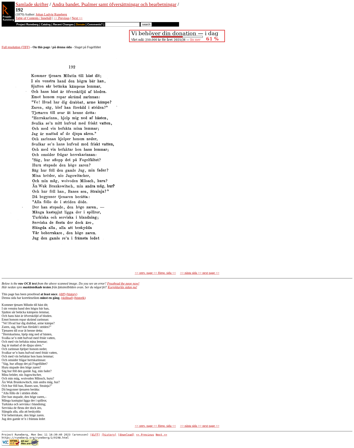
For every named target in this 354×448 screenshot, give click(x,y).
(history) (71, 294)
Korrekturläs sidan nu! (122, 287)
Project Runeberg (27, 24)
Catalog (46, 24)
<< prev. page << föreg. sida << (155, 273)
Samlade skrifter (32, 4)
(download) (126, 434)
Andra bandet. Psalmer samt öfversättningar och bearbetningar (114, 4)
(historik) (80, 298)
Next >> (77, 18)
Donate (80, 24)
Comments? (95, 24)
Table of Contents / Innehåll (33, 18)
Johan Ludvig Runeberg (51, 14)
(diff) (62, 294)
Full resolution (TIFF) (16, 47)
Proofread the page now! (123, 283)
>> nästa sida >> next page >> (199, 273)
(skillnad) (67, 298)
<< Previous (61, 18)
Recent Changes (63, 24)
